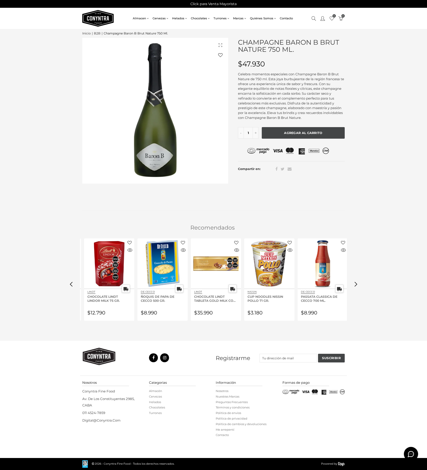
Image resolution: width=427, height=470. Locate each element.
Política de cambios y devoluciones (241, 424)
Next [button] (355, 284)
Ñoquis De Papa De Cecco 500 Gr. (155, 298)
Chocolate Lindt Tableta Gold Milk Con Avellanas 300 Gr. (212, 298)
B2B (97, 33)
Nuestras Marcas (227, 396)
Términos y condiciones (233, 407)
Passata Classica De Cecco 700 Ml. (316, 298)
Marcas (238, 18)
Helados (178, 18)
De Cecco (145, 291)
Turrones (220, 18)
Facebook (276, 169)
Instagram (164, 357)
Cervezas (159, 18)
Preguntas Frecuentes (232, 402)
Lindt (89, 291)
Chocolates (199, 18)
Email (290, 169)
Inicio (86, 33)
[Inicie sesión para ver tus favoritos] (220, 55)
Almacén (155, 391)
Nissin (249, 291)
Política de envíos (228, 413)
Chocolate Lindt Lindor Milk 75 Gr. (101, 298)
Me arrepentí (225, 429)
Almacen (139, 18)
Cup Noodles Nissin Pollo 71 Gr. (263, 298)
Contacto (286, 18)
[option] (155, 111)
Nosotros (222, 391)
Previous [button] (71, 284)
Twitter (282, 169)
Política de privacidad (231, 418)
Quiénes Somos (261, 18)
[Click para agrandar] (220, 45)
